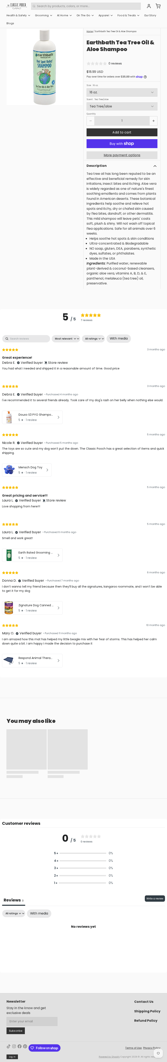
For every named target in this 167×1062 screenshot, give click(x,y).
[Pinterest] (25, 1048)
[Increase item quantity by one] (153, 120)
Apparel (104, 15)
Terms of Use (133, 1048)
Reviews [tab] (14, 900)
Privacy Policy (151, 1048)
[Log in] (147, 6)
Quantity (91, 114)
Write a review (154, 898)
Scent (98, 99)
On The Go (83, 15)
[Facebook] (20, 1048)
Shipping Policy (147, 1011)
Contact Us (143, 1001)
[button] (122, 132)
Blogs (10, 23)
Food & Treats (127, 15)
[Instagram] (14, 1048)
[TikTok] (9, 1048)
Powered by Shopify (109, 1056)
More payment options (122, 155)
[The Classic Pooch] (17, 6)
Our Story (150, 15)
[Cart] (156, 6)
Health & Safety (17, 15)
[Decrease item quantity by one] (90, 120)
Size (92, 85)
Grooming (42, 15)
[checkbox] (119, 338)
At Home (62, 15)
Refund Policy (145, 1020)
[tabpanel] (83, 501)
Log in (12, 1056)
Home (90, 31)
